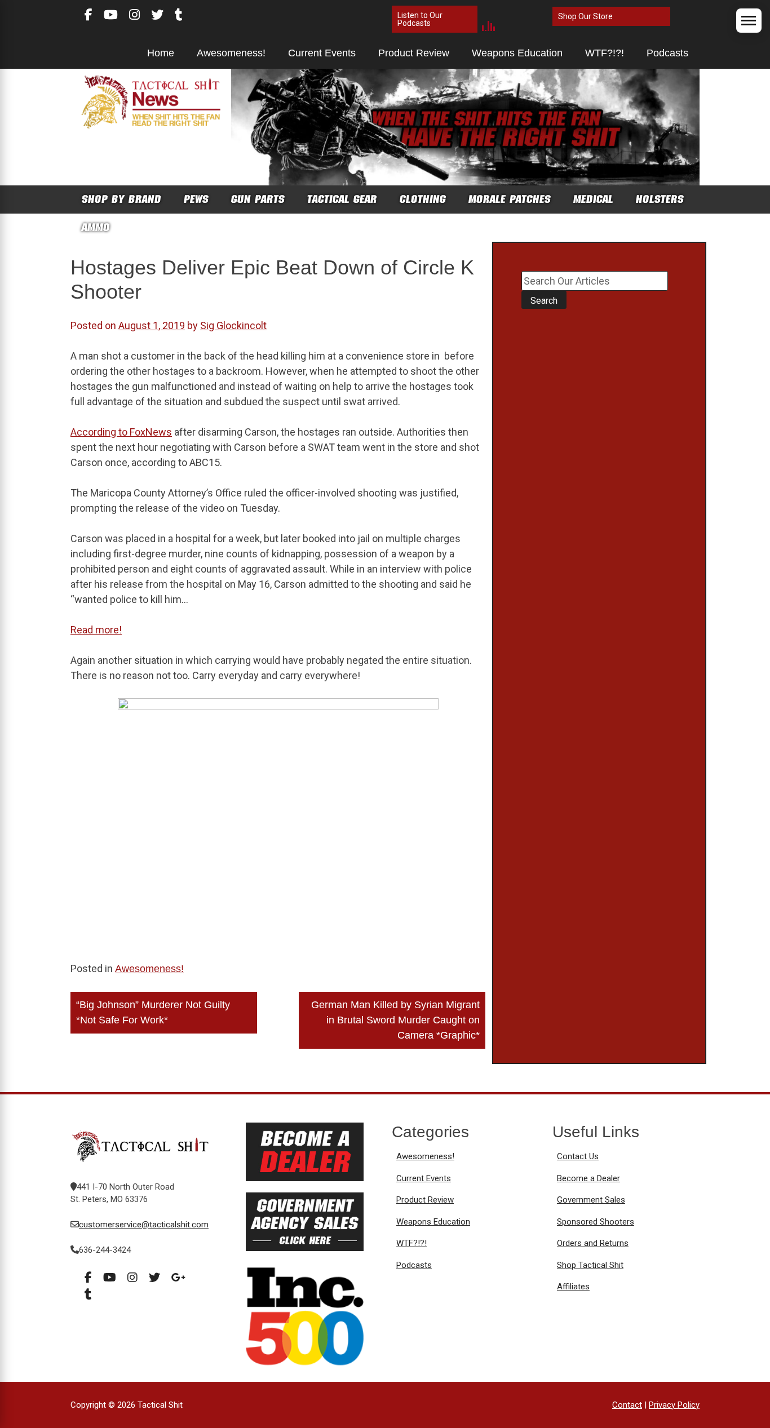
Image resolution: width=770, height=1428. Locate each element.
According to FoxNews (121, 432)
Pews (196, 199)
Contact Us (578, 1156)
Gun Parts (258, 199)
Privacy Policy (674, 1405)
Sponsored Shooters (595, 1222)
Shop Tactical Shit (590, 1265)
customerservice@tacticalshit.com (144, 1224)
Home (160, 53)
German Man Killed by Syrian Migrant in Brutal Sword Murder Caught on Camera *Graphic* (395, 1020)
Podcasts (667, 53)
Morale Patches (509, 199)
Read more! (96, 630)
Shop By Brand (121, 199)
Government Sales (591, 1200)
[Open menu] (749, 20)
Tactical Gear (342, 199)
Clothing (423, 199)
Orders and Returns (593, 1243)
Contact (627, 1405)
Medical (593, 199)
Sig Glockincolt (233, 325)
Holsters (660, 199)
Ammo (96, 227)
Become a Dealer (588, 1178)
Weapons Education (517, 53)
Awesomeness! (231, 53)
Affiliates (573, 1286)
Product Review (413, 53)
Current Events (322, 53)
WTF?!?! (604, 53)
